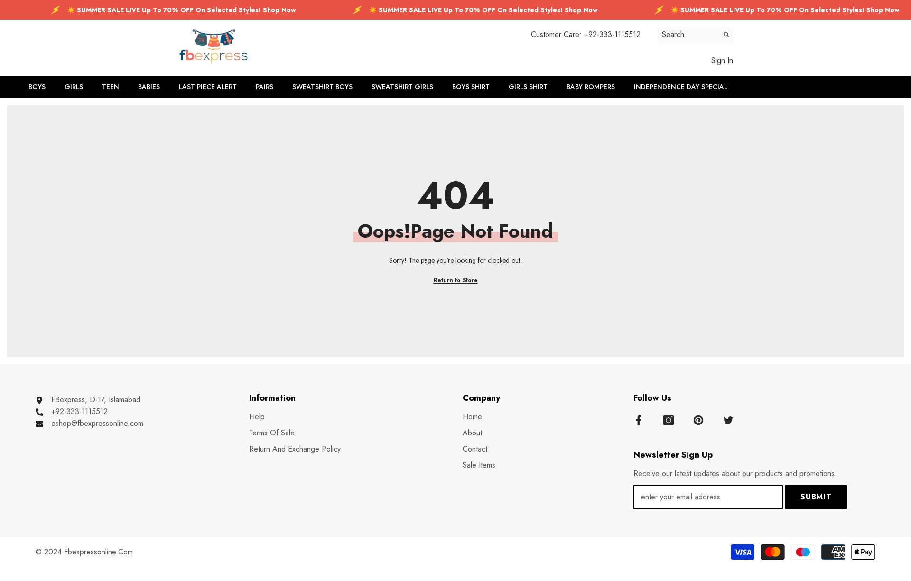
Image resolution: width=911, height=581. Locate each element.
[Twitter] (728, 420)
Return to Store (456, 280)
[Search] (695, 34)
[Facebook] (638, 420)
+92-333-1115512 (612, 34)
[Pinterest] (698, 420)
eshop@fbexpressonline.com (97, 423)
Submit (816, 496)
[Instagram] (668, 420)
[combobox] (687, 34)
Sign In (722, 60)
